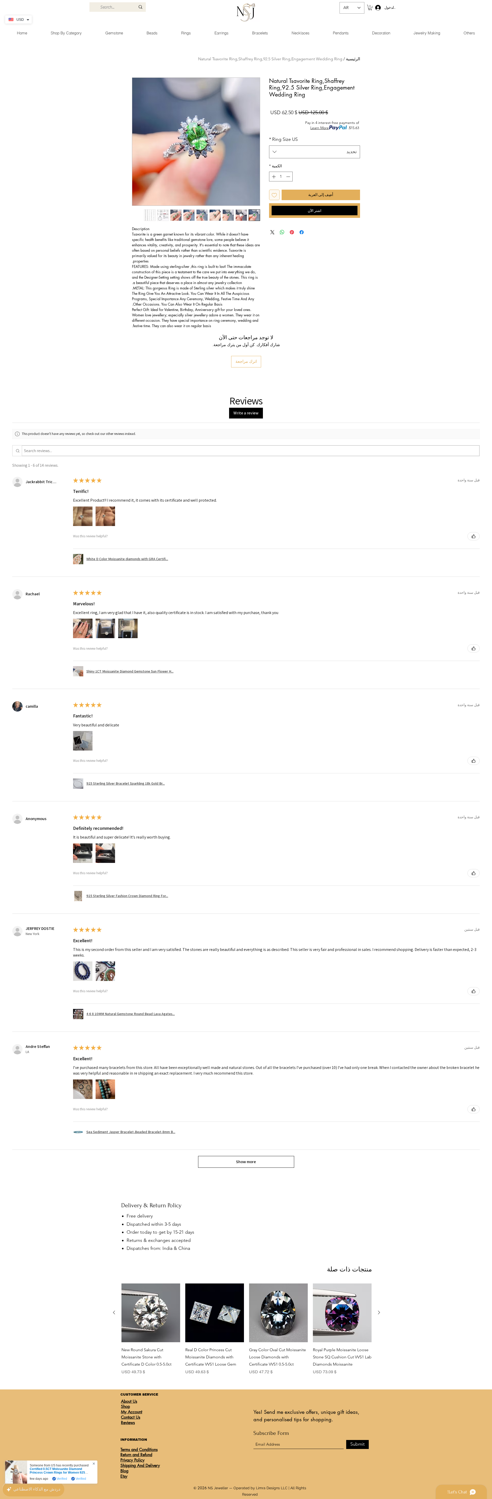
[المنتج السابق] (379, 1312)
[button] (370, 7)
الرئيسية (353, 58)
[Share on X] (272, 232)
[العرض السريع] (342, 1312)
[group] (246, 1329)
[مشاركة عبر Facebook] (302, 232)
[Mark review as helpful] (473, 536)
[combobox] (314, 151)
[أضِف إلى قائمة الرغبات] (274, 195)
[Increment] (273, 176)
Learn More (319, 127)
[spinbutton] (281, 176)
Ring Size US (283, 139)
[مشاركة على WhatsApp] (282, 232)
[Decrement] (288, 176)
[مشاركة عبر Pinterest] (292, 232)
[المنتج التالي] (114, 1312)
